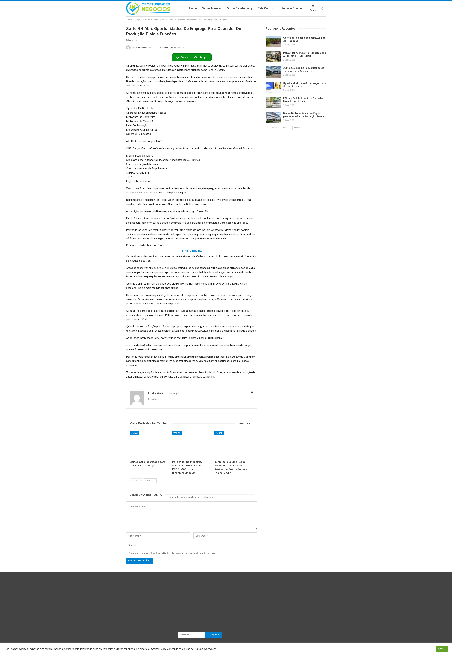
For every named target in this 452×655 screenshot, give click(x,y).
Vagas (134, 433)
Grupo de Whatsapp (240, 8)
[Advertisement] (226, 597)
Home (193, 8)
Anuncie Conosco (293, 8)
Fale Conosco (267, 8)
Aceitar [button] (441, 648)
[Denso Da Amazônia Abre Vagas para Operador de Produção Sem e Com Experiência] (273, 117)
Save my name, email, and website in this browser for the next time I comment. (172, 553)
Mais (313, 10)
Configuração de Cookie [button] (419, 648)
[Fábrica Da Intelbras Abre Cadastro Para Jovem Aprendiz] (273, 102)
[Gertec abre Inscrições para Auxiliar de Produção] (149, 444)
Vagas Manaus (212, 8)
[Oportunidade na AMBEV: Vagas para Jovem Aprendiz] (273, 87)
